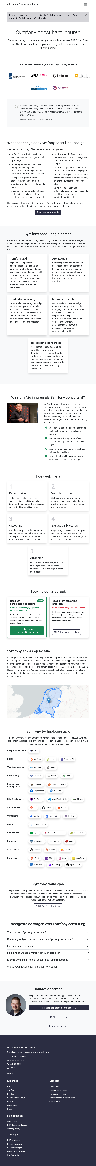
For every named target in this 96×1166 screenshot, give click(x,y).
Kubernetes (12, 1105)
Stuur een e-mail (60, 1017)
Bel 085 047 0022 (60, 1026)
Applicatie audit (55, 1086)
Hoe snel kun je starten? (20, 946)
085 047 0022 (16, 1064)
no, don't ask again (37, 18)
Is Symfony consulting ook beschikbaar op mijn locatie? (37, 959)
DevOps (10, 1094)
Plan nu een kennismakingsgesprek (27, 630)
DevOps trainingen (14, 1148)
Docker (10, 1101)
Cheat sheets (12, 1121)
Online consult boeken (68, 632)
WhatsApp (14, 1068)
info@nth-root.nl (17, 1060)
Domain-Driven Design (16, 1098)
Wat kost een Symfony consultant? (26, 932)
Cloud (9, 1109)
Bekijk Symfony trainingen (48, 906)
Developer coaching (57, 1094)
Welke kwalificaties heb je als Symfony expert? (33, 966)
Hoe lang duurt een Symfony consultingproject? (33, 952)
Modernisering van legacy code (62, 1098)
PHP (9, 1086)
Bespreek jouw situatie (48, 212)
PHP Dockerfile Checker (17, 1125)
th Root (22, 4)
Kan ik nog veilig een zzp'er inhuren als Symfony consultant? (40, 939)
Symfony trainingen (15, 1155)
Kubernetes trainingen (16, 1151)
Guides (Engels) (13, 1129)
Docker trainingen (14, 1144)
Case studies (54, 1101)
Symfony (11, 1090)
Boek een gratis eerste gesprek (60, 1008)
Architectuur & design (58, 1090)
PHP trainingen (13, 1140)
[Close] (86, 15)
